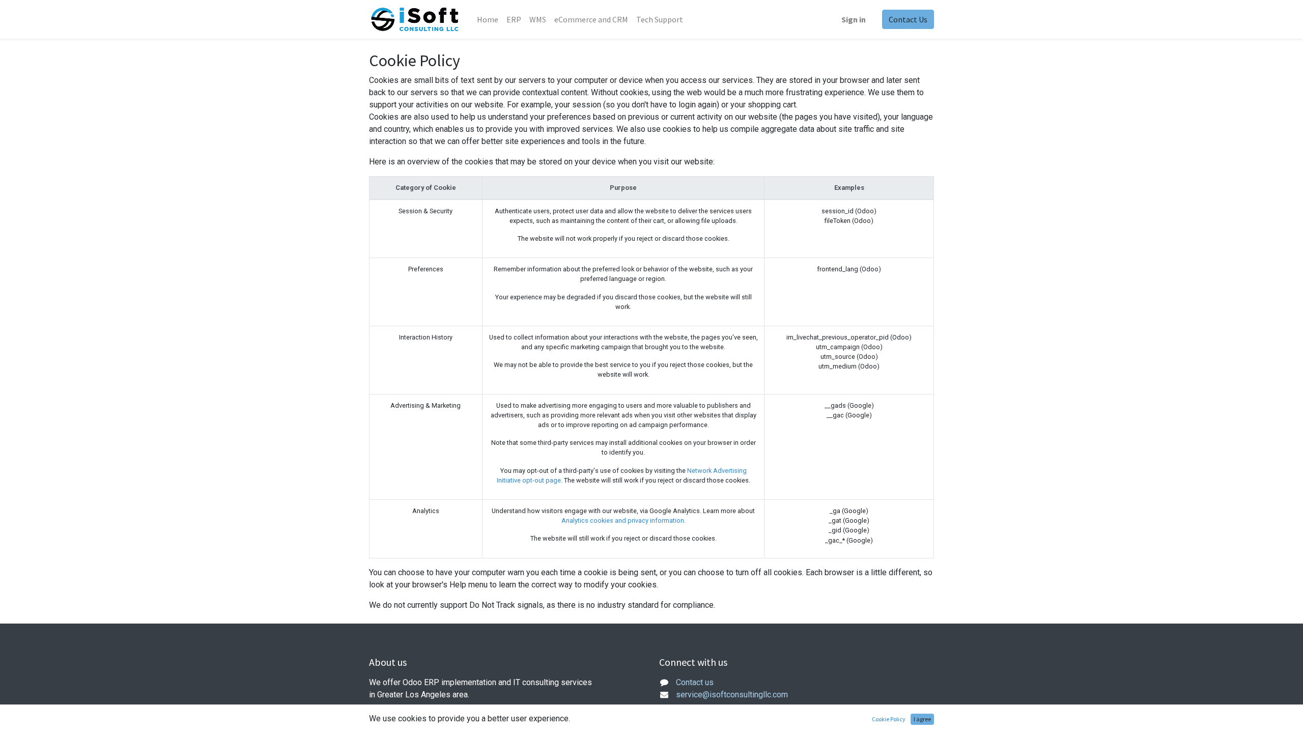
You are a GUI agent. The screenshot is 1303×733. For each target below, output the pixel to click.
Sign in (853, 19)
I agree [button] (922, 719)
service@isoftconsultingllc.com (732, 694)
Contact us (695, 682)
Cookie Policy (888, 719)
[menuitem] (487, 19)
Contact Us (908, 19)
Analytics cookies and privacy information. (623, 520)
